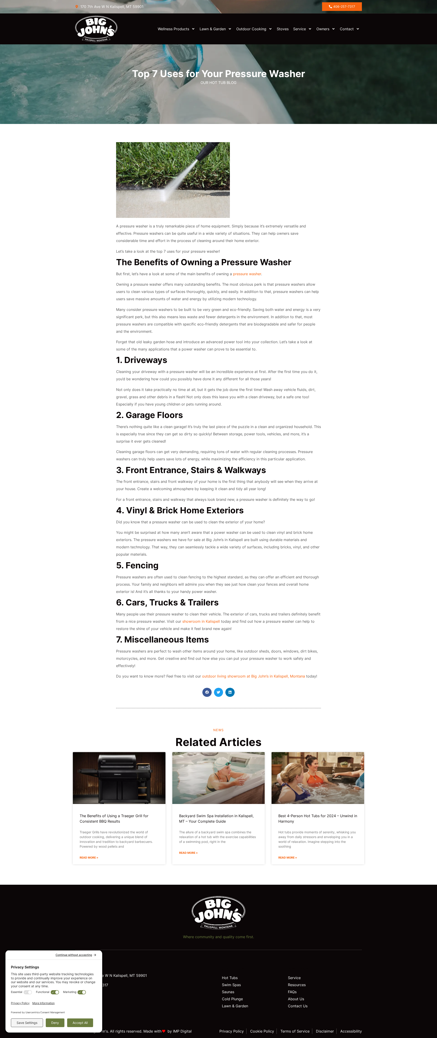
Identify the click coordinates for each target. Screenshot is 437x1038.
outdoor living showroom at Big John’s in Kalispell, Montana (253, 676)
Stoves (283, 29)
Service (299, 29)
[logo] (100, 29)
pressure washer (247, 274)
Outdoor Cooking (251, 29)
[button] (207, 692)
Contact (347, 29)
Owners (322, 29)
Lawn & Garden (213, 29)
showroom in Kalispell (201, 621)
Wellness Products (173, 29)
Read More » (89, 857)
